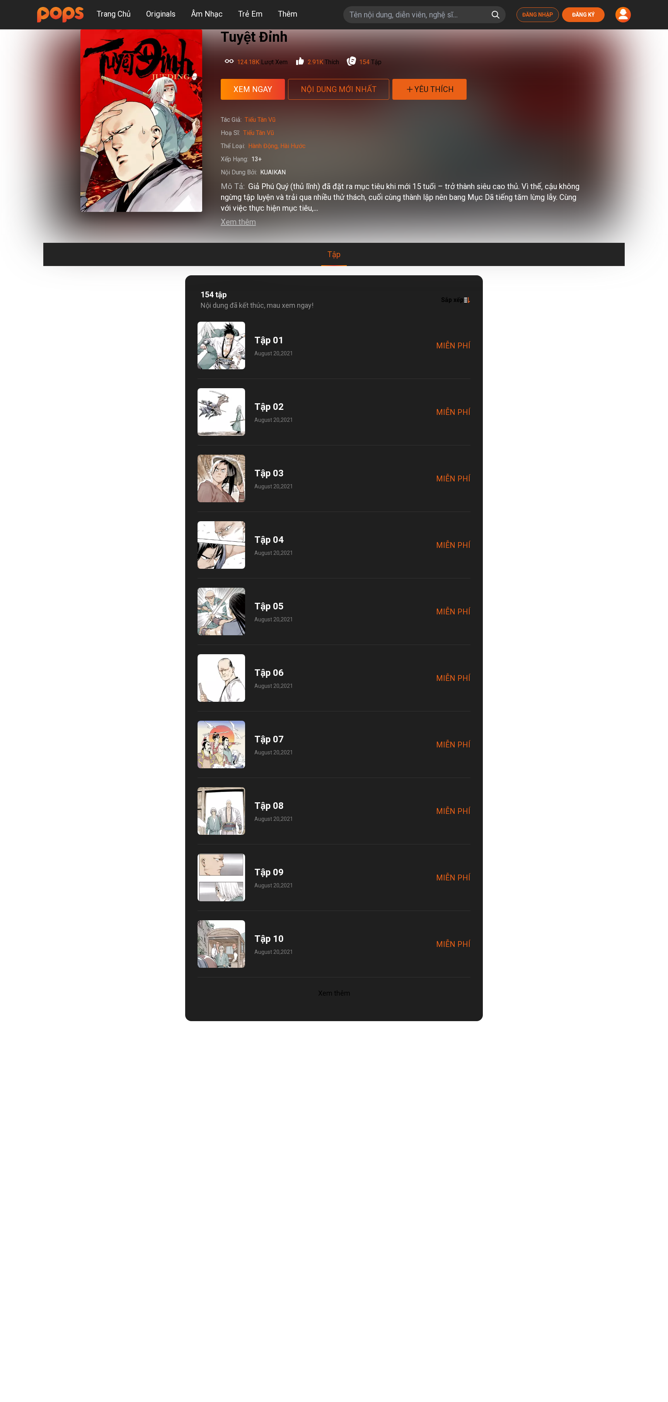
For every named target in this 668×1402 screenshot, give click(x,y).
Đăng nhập (537, 15)
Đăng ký (583, 15)
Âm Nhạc (207, 14)
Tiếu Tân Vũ (260, 119)
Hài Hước (292, 146)
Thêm (287, 14)
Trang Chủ (114, 14)
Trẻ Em (250, 14)
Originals (161, 14)
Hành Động (263, 146)
